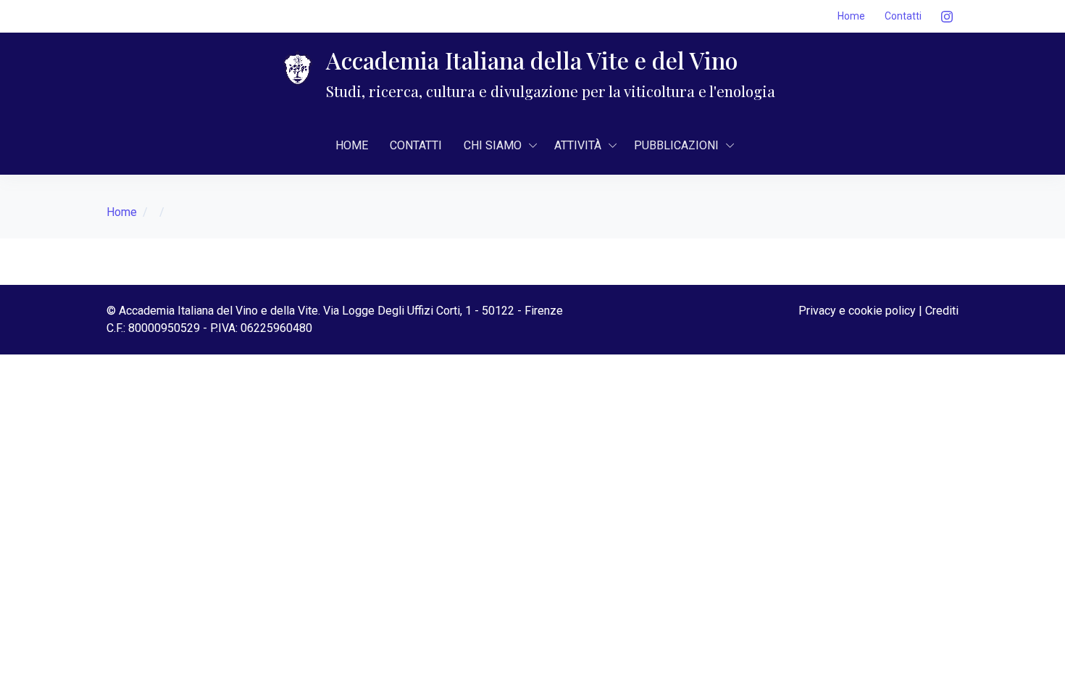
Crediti (941, 311)
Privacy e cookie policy (857, 311)
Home (851, 16)
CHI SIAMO (493, 145)
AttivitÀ (577, 145)
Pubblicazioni (676, 145)
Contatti (903, 16)
